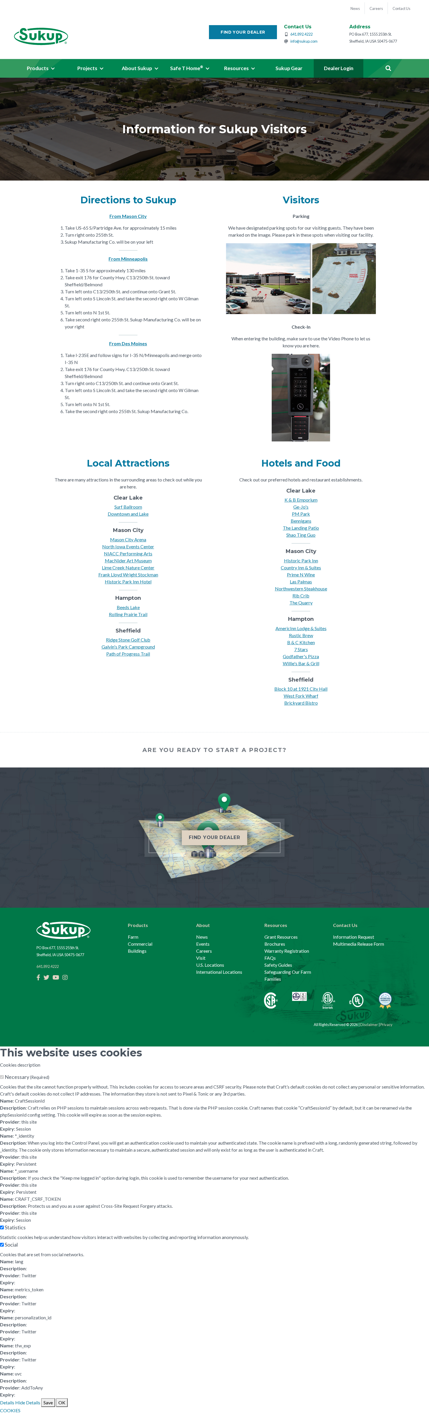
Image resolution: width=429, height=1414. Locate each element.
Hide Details (27, 1402)
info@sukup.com (304, 41)
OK (61, 1402)
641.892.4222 (301, 34)
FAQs (270, 958)
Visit (200, 958)
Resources (275, 925)
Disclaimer (369, 1024)
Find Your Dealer (243, 32)
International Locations (219, 972)
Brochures (274, 944)
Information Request (353, 937)
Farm (133, 937)
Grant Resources (281, 937)
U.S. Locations (210, 965)
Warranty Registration (286, 951)
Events (203, 944)
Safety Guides (278, 965)
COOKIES (10, 1410)
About (203, 925)
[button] (41, 68)
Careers (204, 951)
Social (11, 1244)
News (202, 937)
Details (7, 1402)
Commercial (140, 944)
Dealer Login (338, 68)
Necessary (27, 1077)
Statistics (15, 1227)
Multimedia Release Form (358, 944)
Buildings (137, 951)
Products (138, 925)
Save (48, 1402)
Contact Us (345, 925)
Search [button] (388, 68)
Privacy (386, 1024)
